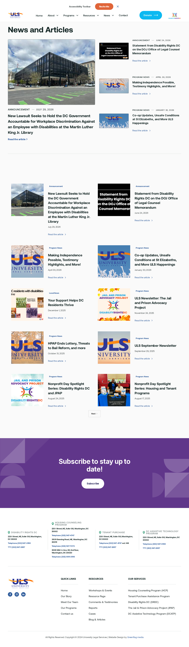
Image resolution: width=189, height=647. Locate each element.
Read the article (17, 139)
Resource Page (97, 596)
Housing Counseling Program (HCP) (148, 590)
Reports (93, 608)
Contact (123, 15)
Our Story (66, 596)
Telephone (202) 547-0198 (19, 543)
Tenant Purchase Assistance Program (149, 596)
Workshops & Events (100, 590)
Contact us (67, 613)
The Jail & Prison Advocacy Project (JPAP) (151, 608)
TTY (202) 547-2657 (16, 547)
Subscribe (93, 483)
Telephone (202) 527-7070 (63, 546)
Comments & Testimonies (103, 602)
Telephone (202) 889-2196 (63, 556)
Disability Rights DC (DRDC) (143, 602)
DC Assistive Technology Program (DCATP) (152, 613)
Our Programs (69, 608)
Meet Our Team (69, 602)
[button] (53, 15)
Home (39, 15)
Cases (92, 613)
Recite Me (104, 6)
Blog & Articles (97, 619)
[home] (16, 15)
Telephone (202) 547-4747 (63, 535)
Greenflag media (135, 637)
